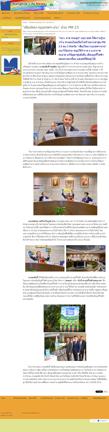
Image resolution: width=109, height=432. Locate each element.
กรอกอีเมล (4, 37)
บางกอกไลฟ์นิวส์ (38, 34)
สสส (60, 31)
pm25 (30, 34)
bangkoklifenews (49, 34)
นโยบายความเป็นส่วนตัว (13, 50)
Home (25, 22)
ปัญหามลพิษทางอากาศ (82, 31)
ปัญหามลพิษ (95, 31)
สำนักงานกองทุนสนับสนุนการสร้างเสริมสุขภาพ (42, 31)
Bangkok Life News (7, 415)
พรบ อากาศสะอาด (68, 31)
